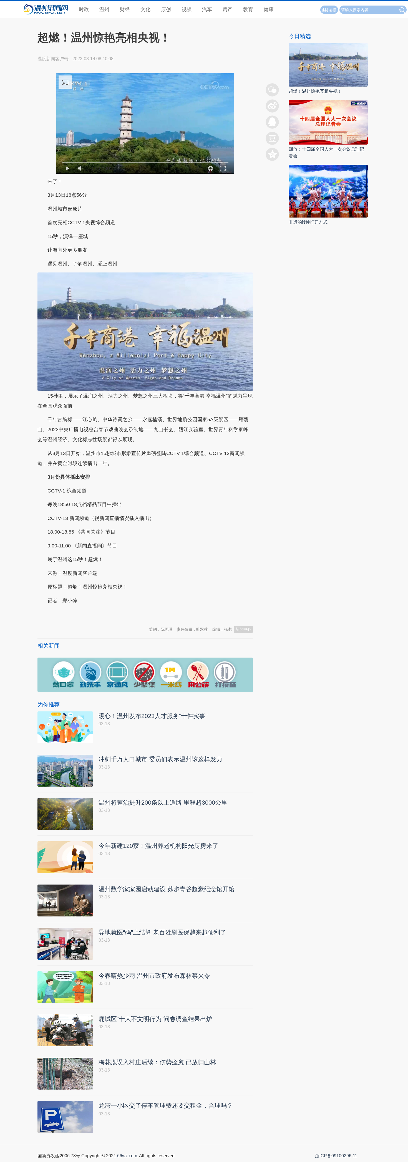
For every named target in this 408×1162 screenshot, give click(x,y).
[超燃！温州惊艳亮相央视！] (328, 64)
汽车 (207, 9)
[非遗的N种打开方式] (328, 190)
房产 (228, 9)
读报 (332, 10)
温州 (104, 9)
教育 (248, 9)
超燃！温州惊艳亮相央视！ (315, 91)
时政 (84, 9)
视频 (187, 9)
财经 (125, 9)
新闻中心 (243, 629)
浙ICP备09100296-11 (336, 1155)
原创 (166, 9)
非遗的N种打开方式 (308, 222)
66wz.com (127, 1155)
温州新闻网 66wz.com (86, 614)
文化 (145, 9)
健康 (269, 9)
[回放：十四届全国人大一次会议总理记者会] (328, 122)
